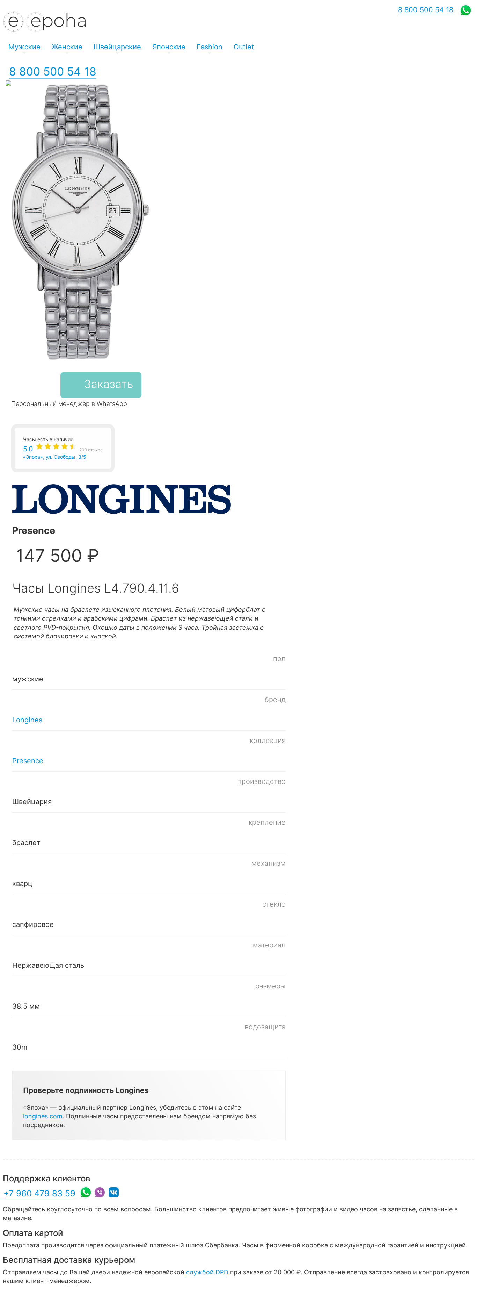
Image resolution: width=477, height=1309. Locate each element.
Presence (27, 761)
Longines (27, 720)
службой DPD (207, 1272)
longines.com (43, 1116)
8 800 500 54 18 (52, 71)
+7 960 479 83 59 (39, 1193)
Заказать (108, 384)
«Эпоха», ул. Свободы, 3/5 (63, 452)
